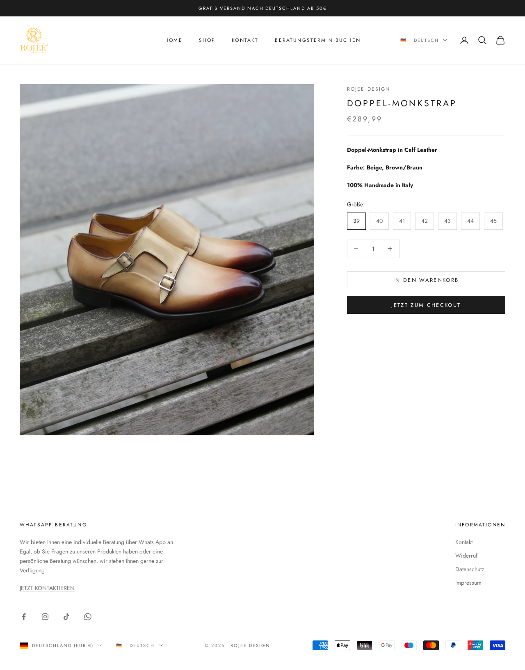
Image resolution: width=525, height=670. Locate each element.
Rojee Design (368, 89)
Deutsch (426, 40)
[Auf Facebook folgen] (24, 617)
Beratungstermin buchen (318, 40)
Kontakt (245, 40)
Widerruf (466, 555)
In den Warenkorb (426, 280)
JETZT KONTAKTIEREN (47, 588)
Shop (207, 40)
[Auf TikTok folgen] (66, 617)
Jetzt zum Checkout (426, 305)
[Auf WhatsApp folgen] (88, 617)
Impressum (468, 583)
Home (173, 40)
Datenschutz (469, 569)
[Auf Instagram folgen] (45, 617)
